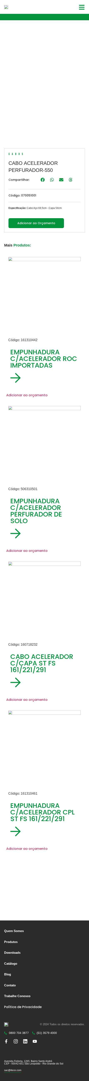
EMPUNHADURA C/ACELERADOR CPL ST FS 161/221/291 (42, 812)
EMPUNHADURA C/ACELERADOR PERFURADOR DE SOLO (36, 510)
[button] (42, 180)
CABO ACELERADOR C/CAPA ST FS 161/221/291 (41, 663)
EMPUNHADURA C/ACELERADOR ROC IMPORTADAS (43, 358)
